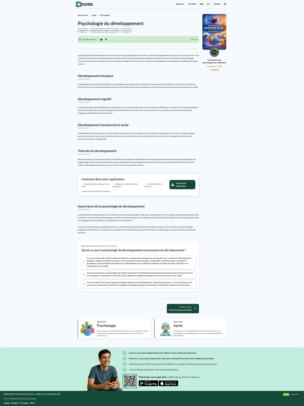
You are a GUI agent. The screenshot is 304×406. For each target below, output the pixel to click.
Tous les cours (83, 15)
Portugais (24, 403)
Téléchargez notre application (153, 377)
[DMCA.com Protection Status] (291, 398)
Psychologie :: (105, 15)
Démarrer (180, 4)
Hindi (32, 403)
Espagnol (15, 403)
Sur (208, 4)
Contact (217, 4)
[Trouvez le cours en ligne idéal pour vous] (225, 4)
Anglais (7, 403)
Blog (201, 4)
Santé (94, 15)
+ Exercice (126, 30)
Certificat (192, 4)
